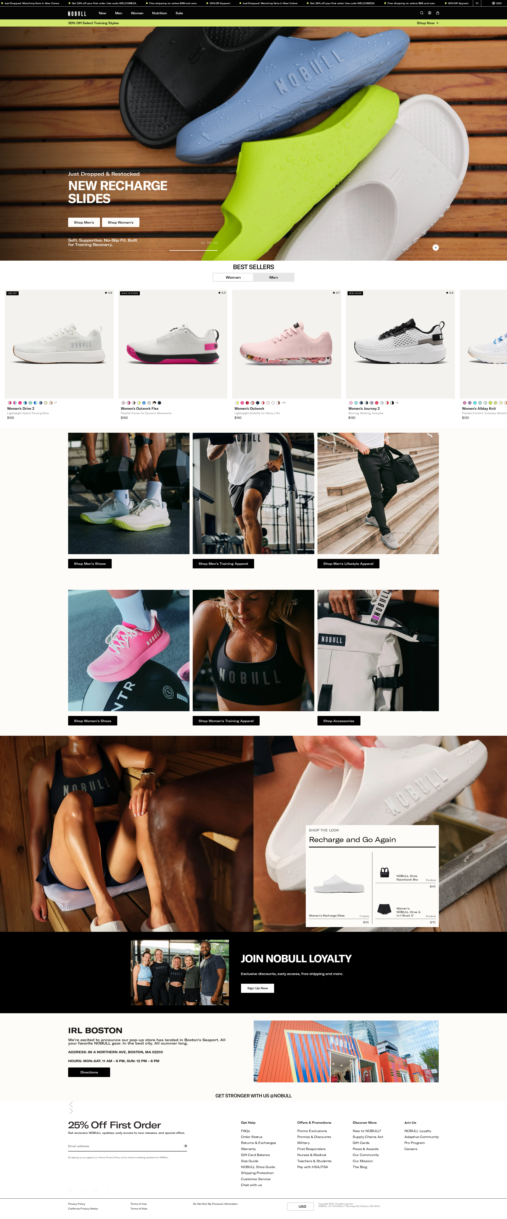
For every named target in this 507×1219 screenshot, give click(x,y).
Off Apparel (157, 3)
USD (306, 1207)
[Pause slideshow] (436, 247)
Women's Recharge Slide (327, 915)
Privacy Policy (76, 1204)
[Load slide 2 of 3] (143, 250)
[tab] (9, 403)
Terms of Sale (139, 1208)
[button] (477, 3)
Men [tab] (273, 277)
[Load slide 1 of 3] (92, 250)
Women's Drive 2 (20, 408)
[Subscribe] (184, 1146)
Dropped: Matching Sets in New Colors (207, 3)
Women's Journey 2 (364, 408)
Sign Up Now (257, 988)
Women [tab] (233, 277)
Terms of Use (139, 1204)
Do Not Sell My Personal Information (215, 1204)
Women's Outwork (249, 408)
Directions (89, 1072)
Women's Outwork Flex (139, 408)
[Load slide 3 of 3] (193, 250)
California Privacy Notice (83, 1208)
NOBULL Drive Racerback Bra (407, 877)
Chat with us (251, 1185)
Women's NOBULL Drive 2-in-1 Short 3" (408, 912)
